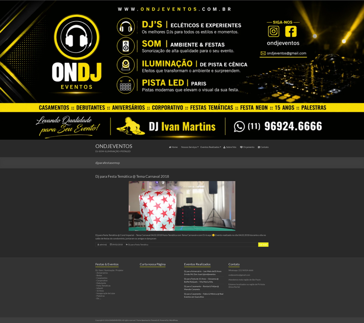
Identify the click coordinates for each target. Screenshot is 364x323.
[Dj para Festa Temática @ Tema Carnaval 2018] (182, 182)
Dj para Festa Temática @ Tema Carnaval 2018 (132, 176)
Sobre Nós (231, 147)
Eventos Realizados (209, 147)
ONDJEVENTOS (113, 146)
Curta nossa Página (153, 264)
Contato (264, 147)
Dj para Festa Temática (138, 244)
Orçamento (248, 147)
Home (175, 147)
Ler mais (263, 244)
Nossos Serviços (189, 147)
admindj (103, 244)
